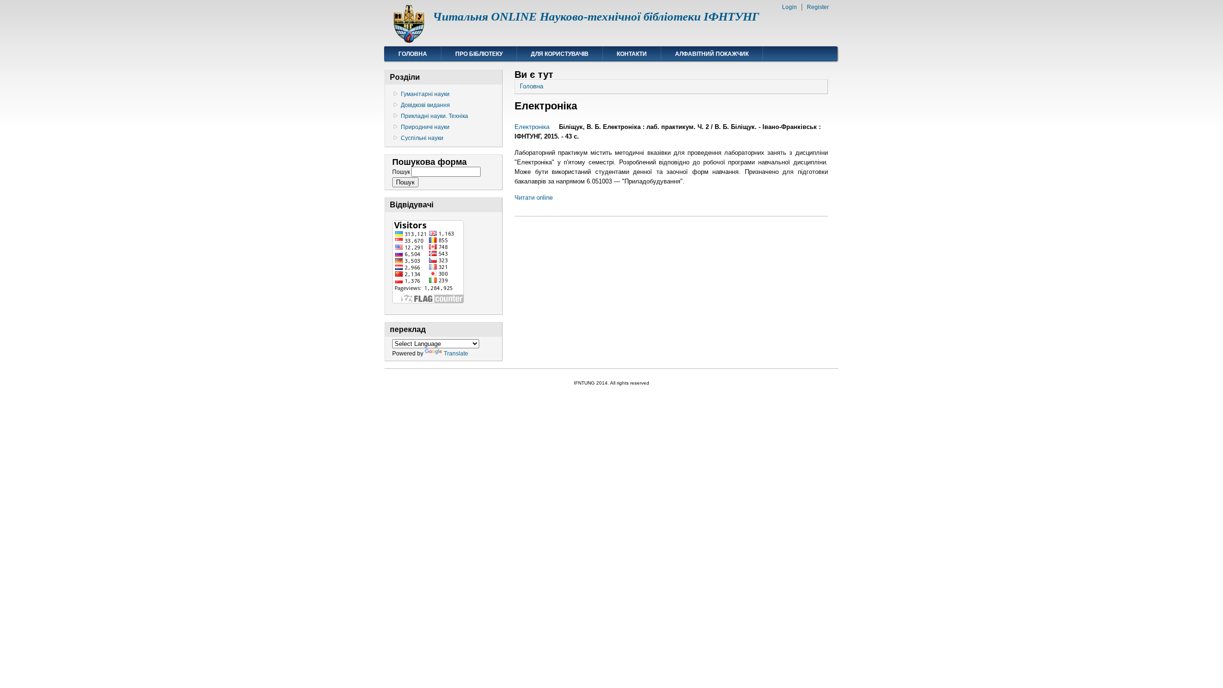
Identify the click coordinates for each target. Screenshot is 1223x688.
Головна (412, 54)
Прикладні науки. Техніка (434, 116)
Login (789, 7)
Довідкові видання (425, 105)
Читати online (534, 197)
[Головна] (409, 40)
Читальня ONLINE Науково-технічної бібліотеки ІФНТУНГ (596, 16)
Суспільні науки (422, 138)
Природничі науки (425, 127)
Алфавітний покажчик (712, 54)
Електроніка (532, 126)
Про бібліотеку (479, 54)
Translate (456, 353)
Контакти (632, 54)
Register (818, 7)
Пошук (401, 172)
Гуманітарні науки (425, 94)
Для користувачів (560, 54)
